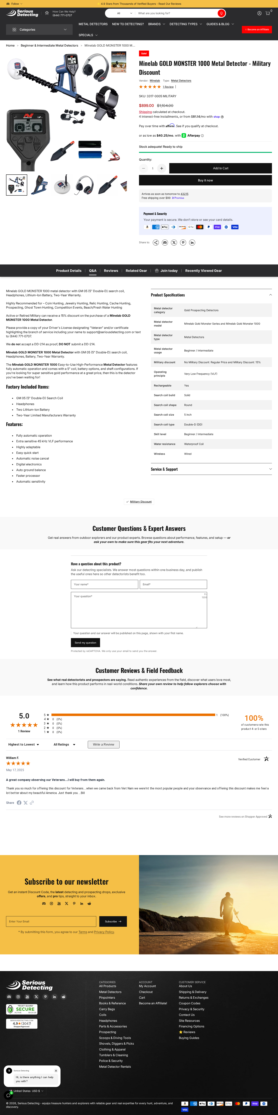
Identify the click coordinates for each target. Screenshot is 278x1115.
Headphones (108, 1020)
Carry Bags (107, 1009)
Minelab (155, 80)
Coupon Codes (189, 1003)
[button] (221, 13)
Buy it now (205, 180)
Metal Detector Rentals (115, 1066)
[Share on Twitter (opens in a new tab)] (25, 803)
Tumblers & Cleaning (113, 1055)
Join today (169, 271)
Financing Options (191, 1026)
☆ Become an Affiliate (257, 29)
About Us (185, 986)
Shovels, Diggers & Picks (116, 1043)
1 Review (168, 86)
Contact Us (187, 1015)
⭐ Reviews (187, 1032)
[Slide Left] (81, 4)
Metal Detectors (181, 80)
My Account (147, 986)
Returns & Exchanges (193, 997)
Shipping (145, 112)
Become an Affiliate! (153, 1003)
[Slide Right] (196, 4)
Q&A (92, 271)
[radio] (139, 715)
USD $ (27, 1090)
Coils (102, 1015)
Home (10, 45)
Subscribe (111, 921)
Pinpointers (107, 997)
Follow (15, 3)
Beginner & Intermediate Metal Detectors (49, 45)
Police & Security (111, 1061)
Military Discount (141, 501)
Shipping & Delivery (193, 992)
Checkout (146, 992)
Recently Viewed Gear (203, 271)
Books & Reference (112, 1003)
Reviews (111, 271)
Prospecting (107, 1032)
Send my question (85, 642)
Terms (82, 932)
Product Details (69, 271)
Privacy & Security (191, 1009)
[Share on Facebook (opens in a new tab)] (19, 803)
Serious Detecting (29, 1103)
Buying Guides (189, 1038)
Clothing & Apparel (112, 1049)
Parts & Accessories (113, 1026)
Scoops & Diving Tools (115, 1038)
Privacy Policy (104, 932)
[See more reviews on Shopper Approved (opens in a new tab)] (32, 803)
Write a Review (103, 744)
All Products (107, 986)
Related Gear (136, 271)
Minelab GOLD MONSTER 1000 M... (110, 45)
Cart (142, 997)
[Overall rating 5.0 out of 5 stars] (150, 87)
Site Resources (189, 1020)
